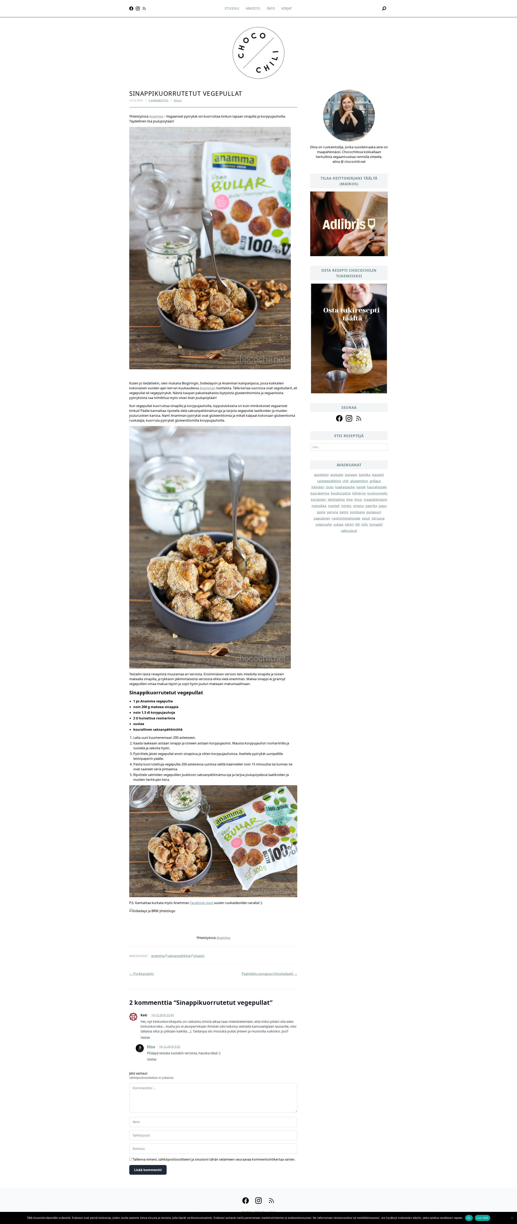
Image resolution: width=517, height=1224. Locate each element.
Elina (151, 1046)
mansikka (319, 506)
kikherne (359, 493)
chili (346, 481)
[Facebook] (131, 8)
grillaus (375, 481)
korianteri (318, 499)
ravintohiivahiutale (346, 518)
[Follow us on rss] (358, 418)
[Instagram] (138, 8)
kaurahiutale (377, 487)
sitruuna (378, 518)
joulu (330, 487)
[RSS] (144, 8)
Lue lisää (482, 1217)
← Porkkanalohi (141, 973)
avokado (336, 475)
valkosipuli (349, 530)
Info (271, 8)
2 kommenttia (159, 100)
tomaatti (375, 524)
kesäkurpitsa (341, 493)
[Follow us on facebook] (339, 418)
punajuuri (373, 512)
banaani (351, 475)
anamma (158, 956)
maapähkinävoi (375, 499)
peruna (332, 512)
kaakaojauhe (345, 487)
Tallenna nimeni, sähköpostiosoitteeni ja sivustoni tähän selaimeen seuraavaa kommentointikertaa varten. (214, 1159)
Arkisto (253, 8)
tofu (364, 524)
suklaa (338, 524)
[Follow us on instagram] (349, 418)
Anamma (156, 116)
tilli (357, 524)
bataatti (378, 475)
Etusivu (232, 8)
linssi (358, 499)
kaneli (361, 487)
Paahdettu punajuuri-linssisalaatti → (269, 973)
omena (358, 506)
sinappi (198, 956)
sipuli (366, 518)
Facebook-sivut (201, 903)
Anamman (207, 388)
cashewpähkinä (329, 481)
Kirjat (287, 8)
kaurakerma (319, 493)
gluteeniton (359, 481)
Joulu (178, 100)
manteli (333, 506)
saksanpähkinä (178, 956)
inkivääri (317, 487)
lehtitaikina (336, 499)
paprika (371, 506)
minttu (346, 506)
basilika (364, 475)
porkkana (357, 512)
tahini (349, 524)
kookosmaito (377, 493)
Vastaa (145, 1037)
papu (383, 506)
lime (349, 499)
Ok (469, 1217)
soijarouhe (323, 524)
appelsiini (321, 475)
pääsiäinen (322, 518)
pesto (344, 512)
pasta (321, 512)
